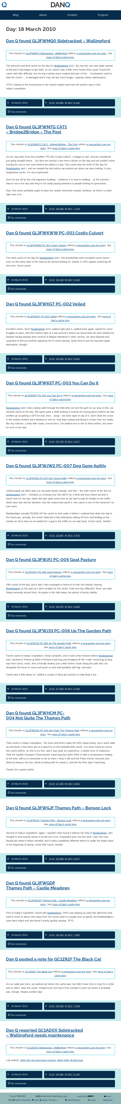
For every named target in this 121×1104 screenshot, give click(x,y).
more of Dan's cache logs (60, 57)
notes (36, 1100)
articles (18, 1100)
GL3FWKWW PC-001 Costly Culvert (46, 245)
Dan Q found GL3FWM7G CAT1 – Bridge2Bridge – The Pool (36, 129)
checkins (27, 1100)
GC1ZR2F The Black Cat (38, 971)
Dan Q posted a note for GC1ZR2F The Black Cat (53, 959)
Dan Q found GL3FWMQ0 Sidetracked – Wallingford (58, 40)
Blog (15, 15)
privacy (108, 1096)
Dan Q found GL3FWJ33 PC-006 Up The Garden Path (58, 630)
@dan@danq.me (73, 1100)
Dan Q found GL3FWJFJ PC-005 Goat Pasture (51, 559)
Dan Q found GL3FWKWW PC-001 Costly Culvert (54, 232)
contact (93, 1100)
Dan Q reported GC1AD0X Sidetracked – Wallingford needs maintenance (44, 1033)
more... (55, 1100)
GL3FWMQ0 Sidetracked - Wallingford (46, 53)
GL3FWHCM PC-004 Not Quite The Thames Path (52, 730)
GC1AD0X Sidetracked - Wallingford (46, 1047)
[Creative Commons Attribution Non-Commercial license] (38, 1096)
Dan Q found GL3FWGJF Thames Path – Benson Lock (58, 807)
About (43, 15)
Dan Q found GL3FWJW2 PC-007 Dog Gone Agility (56, 465)
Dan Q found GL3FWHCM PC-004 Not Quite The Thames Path (38, 715)
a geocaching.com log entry (92, 53)
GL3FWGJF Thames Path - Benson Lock (49, 820)
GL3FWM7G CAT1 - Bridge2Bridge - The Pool (52, 144)
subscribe (108, 1100)
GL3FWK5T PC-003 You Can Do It (43, 395)
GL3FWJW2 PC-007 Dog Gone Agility (46, 478)
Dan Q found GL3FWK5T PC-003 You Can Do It (52, 383)
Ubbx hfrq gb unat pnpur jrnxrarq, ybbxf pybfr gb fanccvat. (51, 1060)
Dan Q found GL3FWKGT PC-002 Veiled (45, 304)
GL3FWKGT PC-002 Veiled (42, 316)
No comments (18, 112)
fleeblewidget (61, 65)
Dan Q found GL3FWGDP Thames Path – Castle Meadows (38, 885)
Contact (72, 15)
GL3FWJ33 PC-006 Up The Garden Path (49, 643)
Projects (103, 15)
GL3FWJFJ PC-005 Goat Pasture (43, 572)
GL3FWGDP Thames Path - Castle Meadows (52, 900)
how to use (62, 1096)
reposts (44, 1100)
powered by (82, 1096)
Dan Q (14, 1096)
